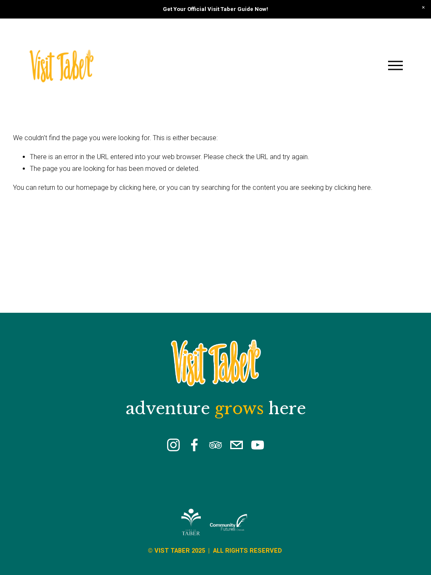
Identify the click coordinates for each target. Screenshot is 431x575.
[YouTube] (257, 445)
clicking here (137, 188)
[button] (423, 7)
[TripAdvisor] (215, 445)
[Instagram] (173, 445)
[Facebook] (194, 445)
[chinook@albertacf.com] (236, 445)
